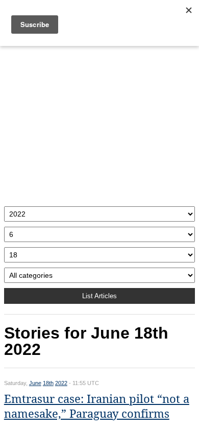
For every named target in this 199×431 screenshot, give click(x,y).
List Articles (99, 296)
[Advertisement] (99, 123)
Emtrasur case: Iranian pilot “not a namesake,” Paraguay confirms (96, 406)
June (35, 383)
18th (48, 383)
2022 (61, 383)
